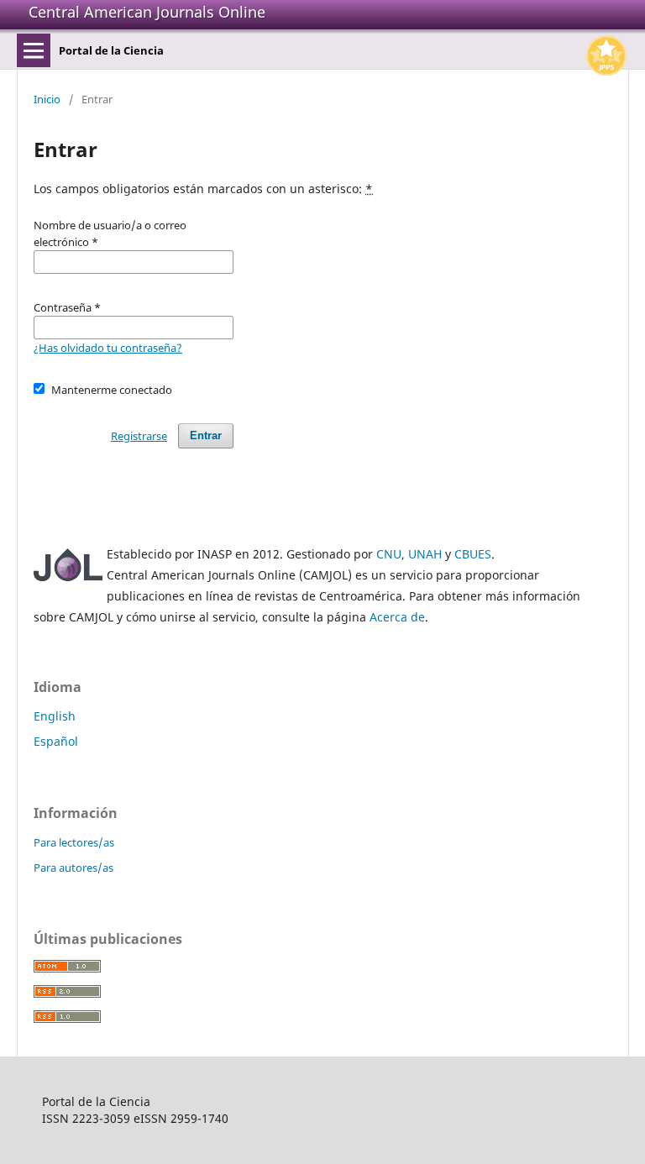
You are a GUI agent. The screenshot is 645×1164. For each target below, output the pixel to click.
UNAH (425, 554)
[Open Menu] (33, 50)
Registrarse (139, 435)
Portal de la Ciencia (111, 50)
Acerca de (397, 617)
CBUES (472, 554)
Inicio (47, 99)
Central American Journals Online (147, 12)
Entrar (206, 435)
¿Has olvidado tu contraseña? (108, 347)
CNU (388, 554)
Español (56, 741)
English (55, 716)
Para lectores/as (74, 842)
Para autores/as (73, 867)
